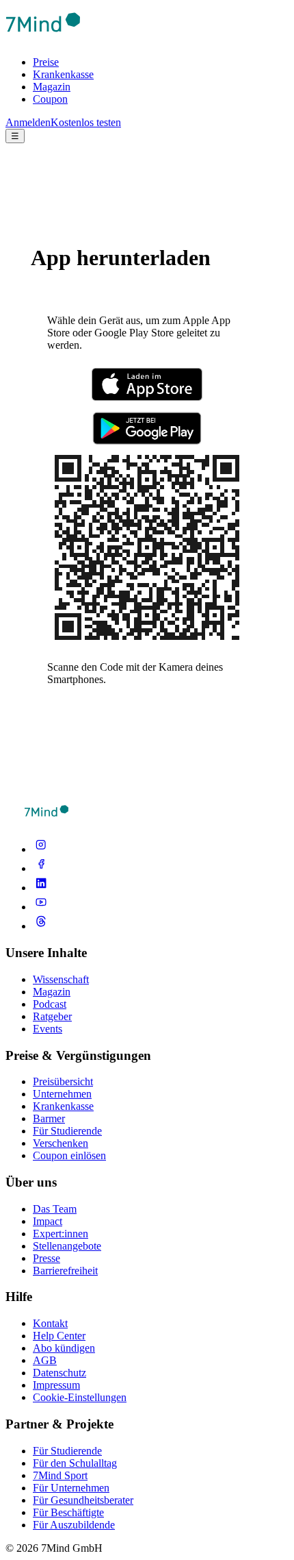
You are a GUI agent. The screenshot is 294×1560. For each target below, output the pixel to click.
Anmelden (28, 122)
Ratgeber (52, 1016)
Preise (46, 62)
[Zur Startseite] (43, 39)
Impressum (56, 1385)
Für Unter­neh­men (71, 1488)
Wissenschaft (61, 979)
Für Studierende (67, 1131)
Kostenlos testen (86, 122)
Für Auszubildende (74, 1525)
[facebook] (41, 868)
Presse (46, 1258)
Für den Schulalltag (75, 1463)
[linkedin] (41, 887)
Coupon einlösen (69, 1155)
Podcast (49, 1004)
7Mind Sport (60, 1475)
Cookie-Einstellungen (79, 1397)
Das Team (55, 1209)
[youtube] (41, 907)
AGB (45, 1360)
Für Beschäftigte (68, 1512)
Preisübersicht (63, 1081)
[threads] (41, 926)
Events (47, 1029)
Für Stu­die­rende (67, 1451)
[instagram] (41, 849)
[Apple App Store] (147, 386)
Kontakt (50, 1323)
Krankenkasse (63, 74)
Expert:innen (60, 1233)
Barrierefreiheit (65, 1270)
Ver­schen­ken (60, 1143)
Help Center (59, 1335)
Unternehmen (62, 1094)
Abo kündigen (64, 1348)
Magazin (51, 86)
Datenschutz (59, 1372)
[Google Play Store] (147, 429)
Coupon (50, 99)
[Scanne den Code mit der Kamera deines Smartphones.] (147, 643)
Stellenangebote (67, 1246)
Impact (47, 1221)
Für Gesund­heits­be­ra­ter (83, 1500)
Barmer (49, 1118)
